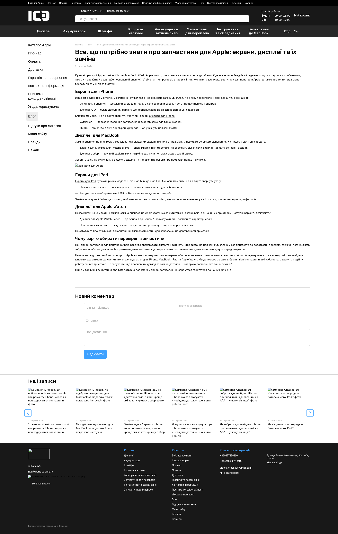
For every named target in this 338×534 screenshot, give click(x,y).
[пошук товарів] (246, 19)
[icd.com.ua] (39, 454)
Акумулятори (74, 31)
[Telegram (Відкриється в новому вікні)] (135, 11)
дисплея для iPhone (162, 115)
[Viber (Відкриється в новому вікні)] (139, 11)
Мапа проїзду (274, 462)
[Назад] (27, 413)
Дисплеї (43, 31)
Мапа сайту (37, 134)
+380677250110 (92, 11)
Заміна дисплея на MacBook (93, 141)
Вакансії (248, 3)
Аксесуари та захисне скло (166, 31)
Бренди (236, 3)
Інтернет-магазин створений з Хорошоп (47, 526)
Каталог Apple (36, 3)
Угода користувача (185, 3)
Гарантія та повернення (97, 3)
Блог (201, 3)
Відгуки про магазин (218, 3)
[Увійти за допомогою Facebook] (206, 306)
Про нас (51, 3)
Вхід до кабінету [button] (181, 455)
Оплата (63, 3)
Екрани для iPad (85, 181)
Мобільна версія (41, 483)
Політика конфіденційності (157, 3)
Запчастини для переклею (197, 31)
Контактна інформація (126, 3)
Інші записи (42, 381)
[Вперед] (310, 413)
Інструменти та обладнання (227, 31)
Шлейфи (105, 31)
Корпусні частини (135, 31)
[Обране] (308, 31)
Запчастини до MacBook (259, 31)
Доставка (76, 3)
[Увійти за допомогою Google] (212, 306)
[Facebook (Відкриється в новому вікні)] (144, 11)
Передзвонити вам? (118, 11)
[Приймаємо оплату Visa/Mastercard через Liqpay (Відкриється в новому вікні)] (56, 476)
